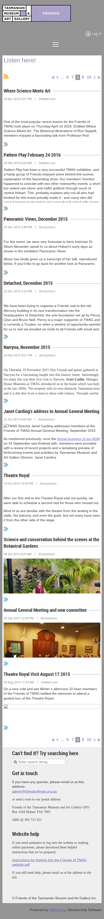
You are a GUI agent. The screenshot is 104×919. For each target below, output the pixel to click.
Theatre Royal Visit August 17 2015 (37, 674)
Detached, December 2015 (28, 283)
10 (89, 77)
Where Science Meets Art (27, 90)
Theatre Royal (17, 475)
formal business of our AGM (78, 439)
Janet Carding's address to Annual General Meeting (51, 411)
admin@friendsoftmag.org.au (34, 791)
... (62, 77)
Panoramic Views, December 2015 (36, 219)
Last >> (99, 77)
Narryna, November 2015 (27, 347)
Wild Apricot (58, 910)
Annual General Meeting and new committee (45, 610)
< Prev (57, 77)
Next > (95, 77)
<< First (53, 77)
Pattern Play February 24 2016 (32, 155)
